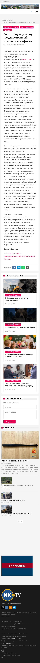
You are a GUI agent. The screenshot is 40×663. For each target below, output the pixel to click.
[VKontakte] (6, 607)
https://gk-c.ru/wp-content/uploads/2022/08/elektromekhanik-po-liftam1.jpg (20, 256)
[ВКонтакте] (14, 267)
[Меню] (37, 12)
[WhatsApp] (23, 267)
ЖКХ (21, 27)
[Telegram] (18, 267)
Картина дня (29, 27)
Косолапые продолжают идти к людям (20, 327)
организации (27, 59)
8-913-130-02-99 (16, 638)
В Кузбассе (10, 20)
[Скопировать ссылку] (27, 267)
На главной (7, 30)
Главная (3, 20)
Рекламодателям (6, 617)
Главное (16, 27)
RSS (2, 657)
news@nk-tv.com (9, 643)
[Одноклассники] (10, 607)
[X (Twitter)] (3, 607)
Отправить (9, 422)
